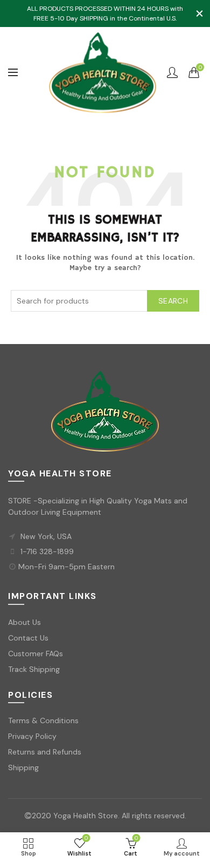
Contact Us (28, 638)
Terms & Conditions (43, 720)
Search (173, 301)
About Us (24, 622)
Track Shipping (34, 669)
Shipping (23, 767)
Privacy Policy (32, 736)
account (172, 72)
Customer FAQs (35, 653)
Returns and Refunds (44, 752)
